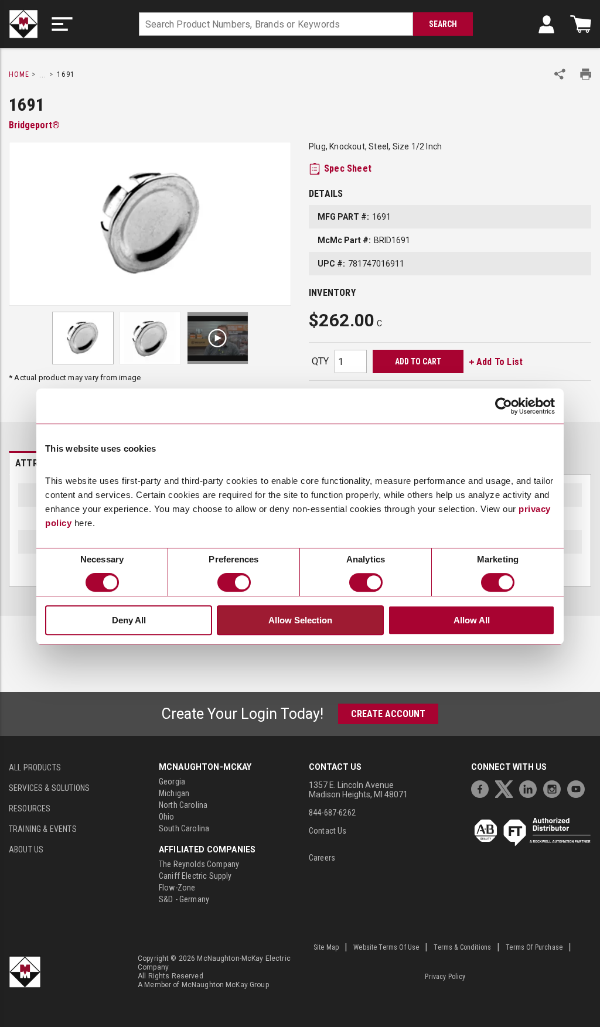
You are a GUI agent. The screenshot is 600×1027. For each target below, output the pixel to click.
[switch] (234, 582)
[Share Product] (559, 74)
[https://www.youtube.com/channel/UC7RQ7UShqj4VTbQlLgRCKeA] (579, 787)
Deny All (129, 620)
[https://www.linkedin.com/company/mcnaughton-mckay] (531, 787)
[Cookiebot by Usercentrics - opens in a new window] (503, 406)
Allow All (472, 620)
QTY (320, 361)
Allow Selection (300, 620)
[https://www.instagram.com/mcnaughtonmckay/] (555, 787)
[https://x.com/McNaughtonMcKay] (507, 787)
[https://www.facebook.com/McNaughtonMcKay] (483, 787)
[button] (62, 24)
